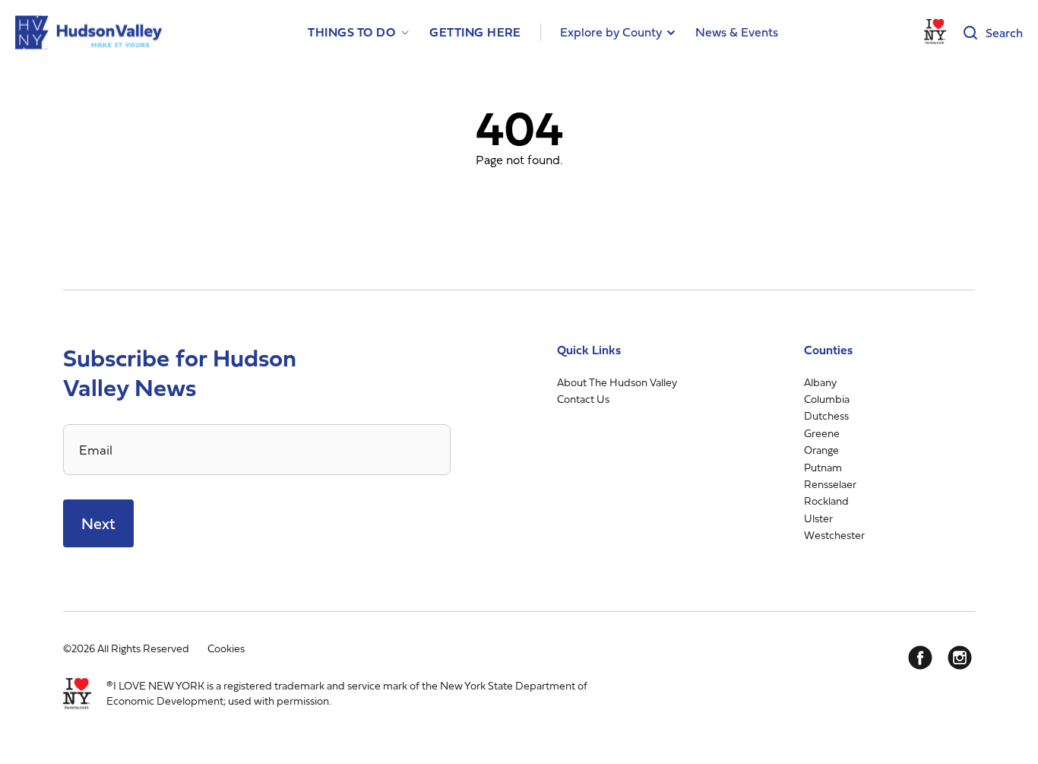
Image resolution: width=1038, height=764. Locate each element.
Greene (822, 433)
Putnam (823, 467)
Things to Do (351, 32)
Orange (821, 450)
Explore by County (611, 32)
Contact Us (583, 399)
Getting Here (475, 32)
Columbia (827, 399)
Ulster (818, 518)
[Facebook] (920, 657)
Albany (820, 382)
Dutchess (826, 415)
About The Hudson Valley (617, 382)
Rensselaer (830, 484)
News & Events (736, 32)
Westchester (834, 535)
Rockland (826, 501)
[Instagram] (960, 657)
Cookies (226, 648)
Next (98, 523)
